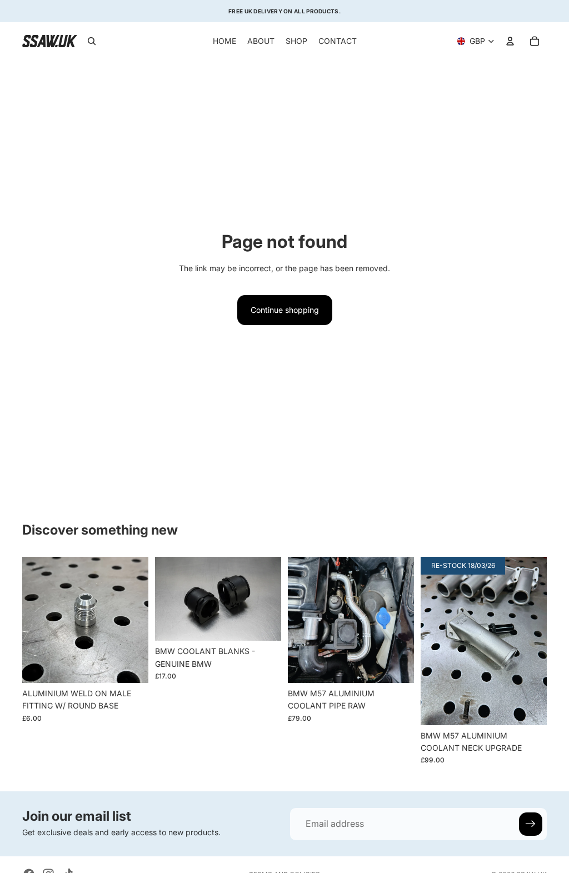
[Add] (397, 666)
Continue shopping (285, 310)
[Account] (510, 41)
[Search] (91, 41)
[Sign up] (530, 824)
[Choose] (131, 666)
